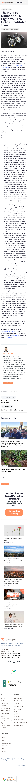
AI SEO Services (19, 701)
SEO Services (18, 698)
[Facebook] (8, 391)
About (3, 737)
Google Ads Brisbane (4, 704)
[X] (11, 391)
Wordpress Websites (20, 722)
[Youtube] (18, 662)
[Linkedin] (16, 391)
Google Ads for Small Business (5, 709)
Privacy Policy (22, 765)
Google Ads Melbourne (4, 700)
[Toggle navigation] (26, 2)
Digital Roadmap (6, 746)
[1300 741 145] (19, 2)
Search (3, 477)
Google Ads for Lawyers (5, 726)
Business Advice (6, 9)
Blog (2, 748)
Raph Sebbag (5, 29)
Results (3, 740)
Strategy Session (6, 743)
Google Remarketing (5, 717)
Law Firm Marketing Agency (7, 722)
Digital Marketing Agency (8, 331)
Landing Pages (18, 725)
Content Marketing (19, 717)
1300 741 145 (10, 651)
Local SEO (17, 703)
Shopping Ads (5, 713)
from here (9, 337)
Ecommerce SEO (19, 706)
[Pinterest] (14, 391)
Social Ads (17, 714)
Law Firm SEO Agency (18, 710)
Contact (3, 751)
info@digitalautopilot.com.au (13, 653)
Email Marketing (19, 719)
